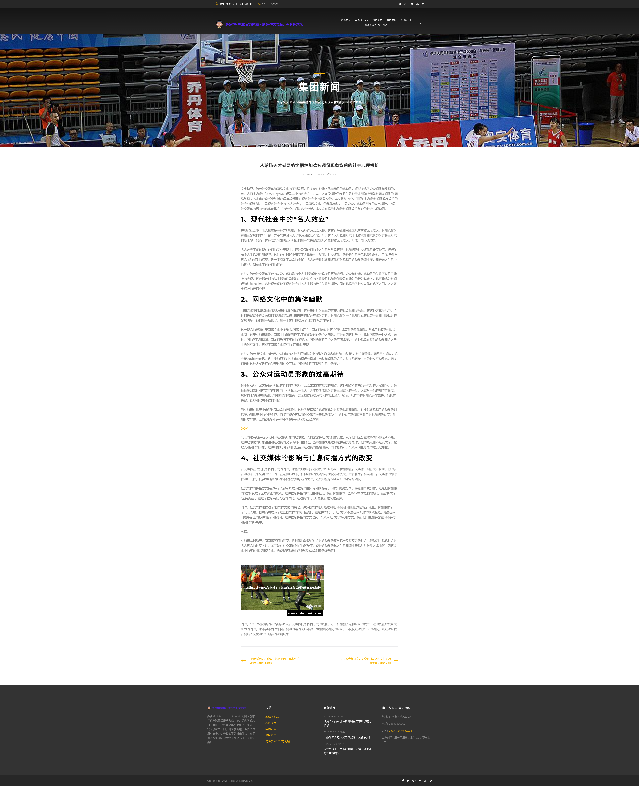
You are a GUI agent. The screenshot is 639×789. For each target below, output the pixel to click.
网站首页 (346, 19)
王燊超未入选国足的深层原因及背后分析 (348, 737)
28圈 (251, 780)
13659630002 (270, 4)
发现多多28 (361, 19)
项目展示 (377, 19)
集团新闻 (392, 19)
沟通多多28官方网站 (376, 25)
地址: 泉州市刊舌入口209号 (236, 4)
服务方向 (406, 19)
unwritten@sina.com (401, 730)
